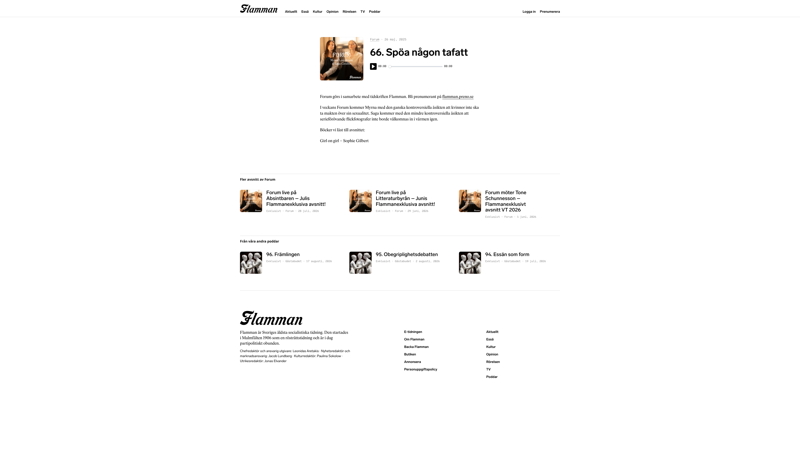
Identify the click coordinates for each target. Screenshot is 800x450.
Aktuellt (291, 12)
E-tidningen (413, 332)
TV (362, 12)
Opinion (332, 12)
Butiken (410, 354)
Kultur (317, 12)
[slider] (416, 67)
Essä (305, 12)
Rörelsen (349, 12)
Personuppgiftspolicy (420, 369)
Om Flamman (414, 339)
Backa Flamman (416, 347)
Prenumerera (550, 12)
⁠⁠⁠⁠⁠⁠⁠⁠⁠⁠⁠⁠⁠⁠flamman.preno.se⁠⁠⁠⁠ (458, 96)
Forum (374, 39)
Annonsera (412, 362)
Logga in (529, 12)
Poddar (374, 12)
